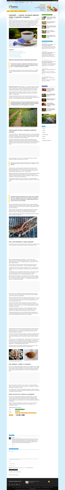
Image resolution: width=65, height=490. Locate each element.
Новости (43, 130)
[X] (23, 415)
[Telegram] (20, 415)
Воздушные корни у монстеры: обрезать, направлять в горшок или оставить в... (51, 18)
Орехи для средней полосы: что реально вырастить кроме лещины (51, 36)
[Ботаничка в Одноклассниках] (52, 0)
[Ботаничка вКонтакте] (54, 0)
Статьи (8, 2)
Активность (13, 0)
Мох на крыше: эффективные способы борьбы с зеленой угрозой (51, 95)
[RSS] (57, 0)
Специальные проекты (22, 11)
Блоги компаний (21, 2)
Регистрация (10, 0)
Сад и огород (10, 13)
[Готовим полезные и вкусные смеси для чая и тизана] (44, 22)
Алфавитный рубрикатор (46, 140)
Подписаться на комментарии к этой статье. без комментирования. (21, 467)
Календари (16, 11)
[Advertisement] (24, 425)
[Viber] (24, 415)
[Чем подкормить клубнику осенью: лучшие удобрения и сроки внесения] (44, 109)
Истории (43, 132)
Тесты (13, 2)
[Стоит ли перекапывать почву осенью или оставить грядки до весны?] (44, 27)
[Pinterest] (19, 415)
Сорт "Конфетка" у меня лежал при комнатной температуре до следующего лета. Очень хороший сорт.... (49, 72)
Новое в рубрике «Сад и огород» (47, 14)
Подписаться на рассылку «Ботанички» (15, 471)
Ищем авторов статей (46, 122)
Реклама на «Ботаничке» (29, 487)
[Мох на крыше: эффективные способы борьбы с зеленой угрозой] (44, 95)
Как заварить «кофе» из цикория (14, 55)
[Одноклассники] (18, 415)
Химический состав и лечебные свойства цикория (17, 52)
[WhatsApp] (21, 415)
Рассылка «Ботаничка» (19, 487)
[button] (57, 2)
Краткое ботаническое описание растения (16, 51)
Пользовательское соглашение (37, 487)
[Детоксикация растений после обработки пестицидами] (44, 100)
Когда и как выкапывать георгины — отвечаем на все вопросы (51, 31)
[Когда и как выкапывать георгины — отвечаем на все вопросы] (44, 31)
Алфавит (12, 11)
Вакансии (23, 487)
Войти (7, 0)
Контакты (51, 487)
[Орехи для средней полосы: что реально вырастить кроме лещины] (44, 36)
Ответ (31, 2)
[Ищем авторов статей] (49, 119)
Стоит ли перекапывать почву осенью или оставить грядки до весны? (51, 27)
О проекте (13, 487)
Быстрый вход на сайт (12, 465)
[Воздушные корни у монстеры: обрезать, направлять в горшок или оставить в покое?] (44, 18)
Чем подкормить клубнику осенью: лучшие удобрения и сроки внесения (51, 109)
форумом (10, 459)
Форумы (27, 2)
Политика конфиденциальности (45, 487)
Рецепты (16, 2)
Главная (8, 11)
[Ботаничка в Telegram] (55, 0)
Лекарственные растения (19, 409)
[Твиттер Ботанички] (56, 0)
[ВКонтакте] (16, 415)
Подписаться (24, 467)
